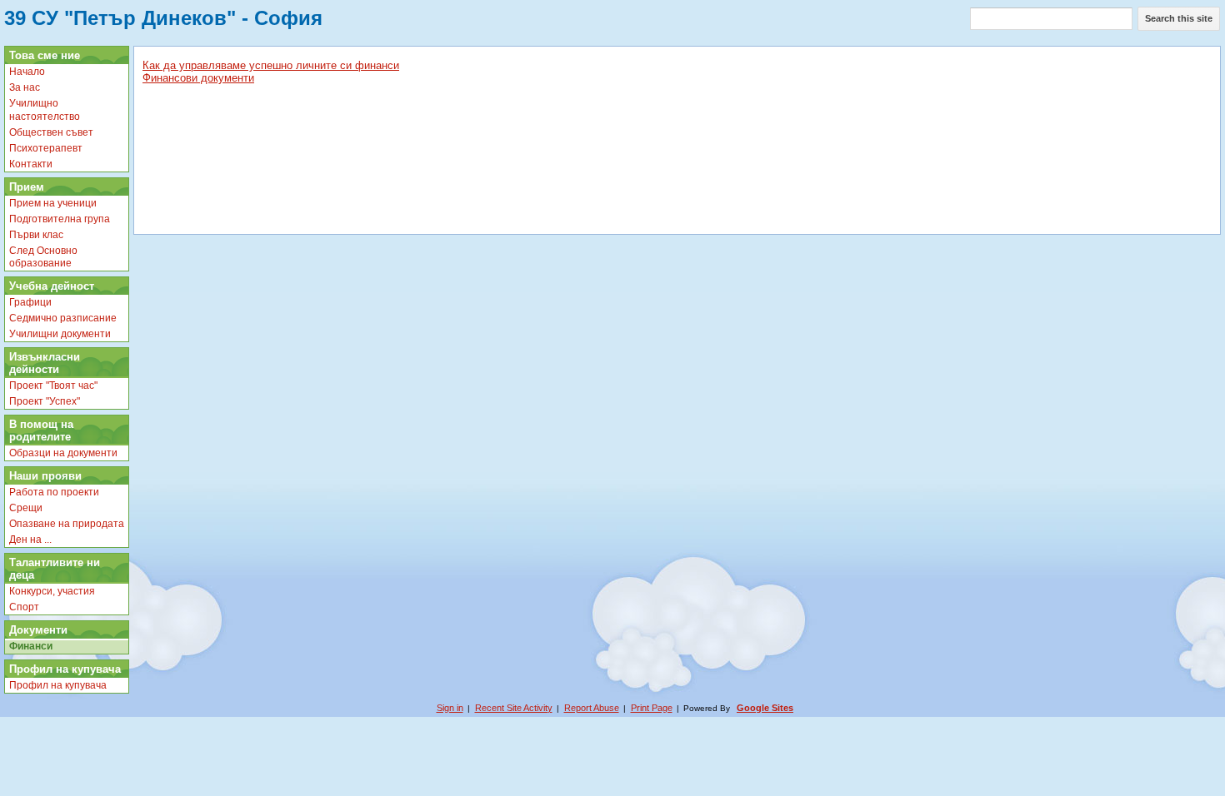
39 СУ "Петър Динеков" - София (163, 18)
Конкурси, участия (52, 591)
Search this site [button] (1178, 18)
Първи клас (36, 235)
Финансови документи (198, 78)
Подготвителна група (59, 219)
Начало (27, 71)
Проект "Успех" (44, 401)
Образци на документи (63, 453)
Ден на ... (30, 539)
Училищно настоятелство (44, 109)
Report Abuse (591, 708)
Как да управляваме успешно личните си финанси (270, 65)
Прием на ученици (53, 203)
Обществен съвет (51, 132)
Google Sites (765, 708)
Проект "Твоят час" (53, 385)
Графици (30, 302)
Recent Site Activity (513, 708)
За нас (24, 87)
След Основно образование (43, 257)
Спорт (24, 607)
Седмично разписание (63, 318)
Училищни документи (60, 334)
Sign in (450, 708)
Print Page (651, 708)
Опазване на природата (66, 524)
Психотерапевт (45, 148)
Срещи (25, 508)
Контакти (30, 164)
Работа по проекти (54, 492)
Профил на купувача (58, 685)
